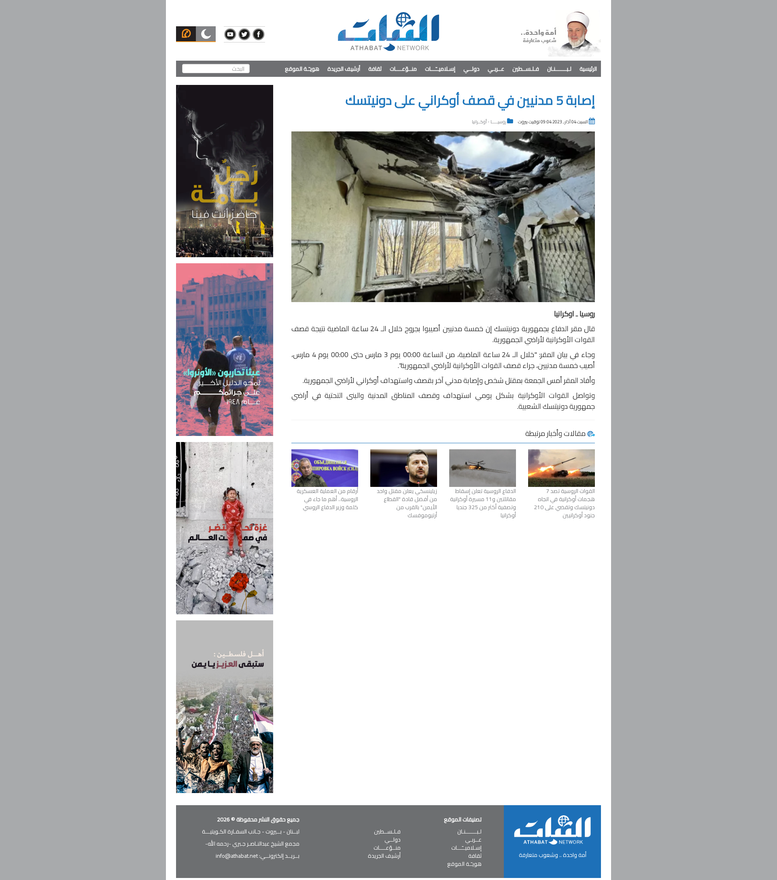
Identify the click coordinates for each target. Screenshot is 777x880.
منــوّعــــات (403, 68)
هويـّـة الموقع (302, 68)
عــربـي (496, 68)
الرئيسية (588, 68)
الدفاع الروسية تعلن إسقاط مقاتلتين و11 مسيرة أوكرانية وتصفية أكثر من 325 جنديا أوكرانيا (483, 503)
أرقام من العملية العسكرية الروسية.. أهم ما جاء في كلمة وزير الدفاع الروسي (327, 499)
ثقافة (375, 68)
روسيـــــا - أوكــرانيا (489, 122)
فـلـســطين (525, 68)
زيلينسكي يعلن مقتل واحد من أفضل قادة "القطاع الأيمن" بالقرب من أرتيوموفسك (407, 503)
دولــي (471, 68)
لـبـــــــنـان (559, 68)
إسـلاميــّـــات (440, 68)
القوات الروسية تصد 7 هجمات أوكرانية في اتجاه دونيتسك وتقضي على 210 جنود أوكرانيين (564, 503)
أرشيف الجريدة (343, 68)
